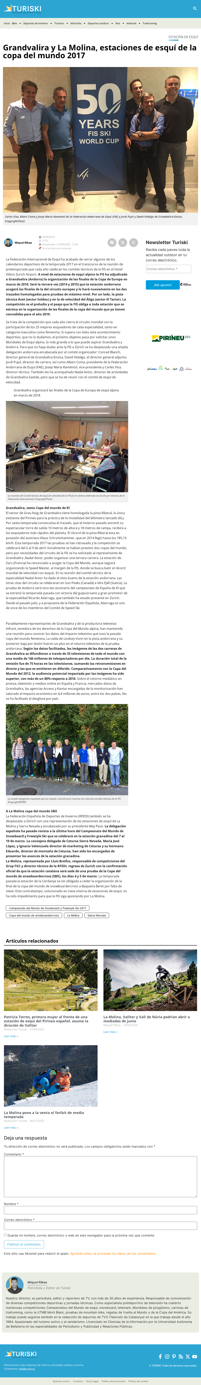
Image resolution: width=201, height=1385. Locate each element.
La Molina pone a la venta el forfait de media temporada (44, 1114)
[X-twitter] (187, 1356)
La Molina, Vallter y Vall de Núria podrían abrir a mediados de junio (146, 1019)
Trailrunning (150, 23)
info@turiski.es (27, 1368)
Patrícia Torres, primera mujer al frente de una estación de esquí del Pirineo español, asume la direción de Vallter (46, 1021)
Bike (14, 23)
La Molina (73, 915)
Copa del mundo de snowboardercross (34, 915)
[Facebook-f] (160, 1356)
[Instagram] (167, 1356)
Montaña (75, 23)
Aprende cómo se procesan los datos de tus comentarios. (113, 1253)
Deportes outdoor (98, 23)
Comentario (14, 1154)
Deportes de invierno (35, 23)
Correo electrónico (19, 1219)
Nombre (11, 1203)
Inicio (7, 23)
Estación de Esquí (183, 37)
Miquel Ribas (23, 242)
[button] (195, 8)
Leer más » (11, 1036)
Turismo (59, 23)
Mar (117, 23)
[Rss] (180, 1356)
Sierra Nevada (97, 915)
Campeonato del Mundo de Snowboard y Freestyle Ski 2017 (47, 908)
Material (131, 23)
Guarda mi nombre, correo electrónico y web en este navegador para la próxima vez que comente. (81, 1235)
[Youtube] (194, 1356)
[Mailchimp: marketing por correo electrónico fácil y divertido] (185, 287)
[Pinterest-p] (174, 1356)
